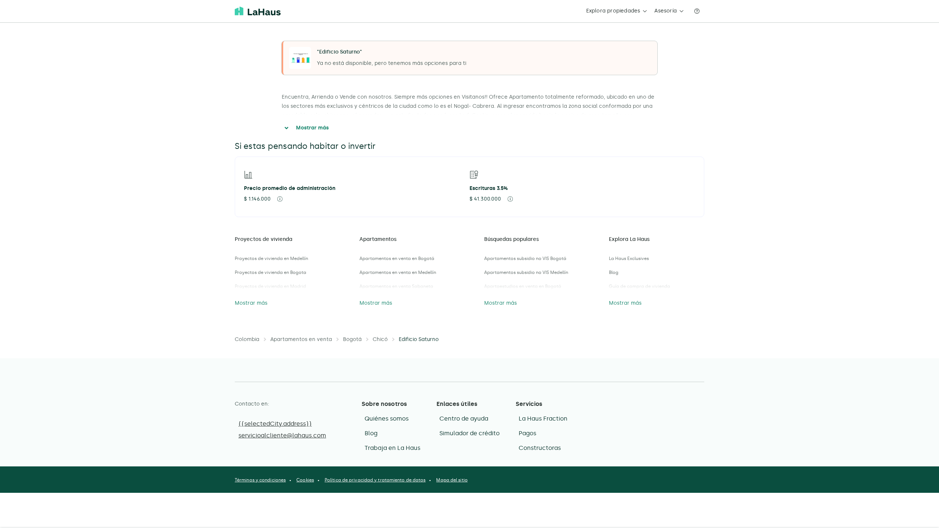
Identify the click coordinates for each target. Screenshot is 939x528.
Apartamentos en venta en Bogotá (396, 258)
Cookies (305, 480)
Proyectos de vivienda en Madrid (270, 286)
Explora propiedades (613, 11)
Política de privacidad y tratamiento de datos (375, 480)
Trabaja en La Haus (392, 447)
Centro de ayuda (463, 418)
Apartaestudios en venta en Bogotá (522, 286)
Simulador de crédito (469, 433)
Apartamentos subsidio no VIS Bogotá (525, 258)
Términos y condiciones (260, 480)
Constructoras (540, 447)
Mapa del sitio (451, 480)
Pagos (527, 433)
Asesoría (665, 11)
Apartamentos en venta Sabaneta (396, 286)
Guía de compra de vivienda (639, 286)
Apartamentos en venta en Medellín (397, 272)
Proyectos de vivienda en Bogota (270, 272)
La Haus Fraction (543, 418)
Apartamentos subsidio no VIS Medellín (526, 272)
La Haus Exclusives (629, 258)
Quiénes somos (387, 418)
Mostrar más (312, 128)
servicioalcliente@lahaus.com (282, 435)
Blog (613, 272)
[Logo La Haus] (258, 11)
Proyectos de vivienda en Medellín (271, 258)
